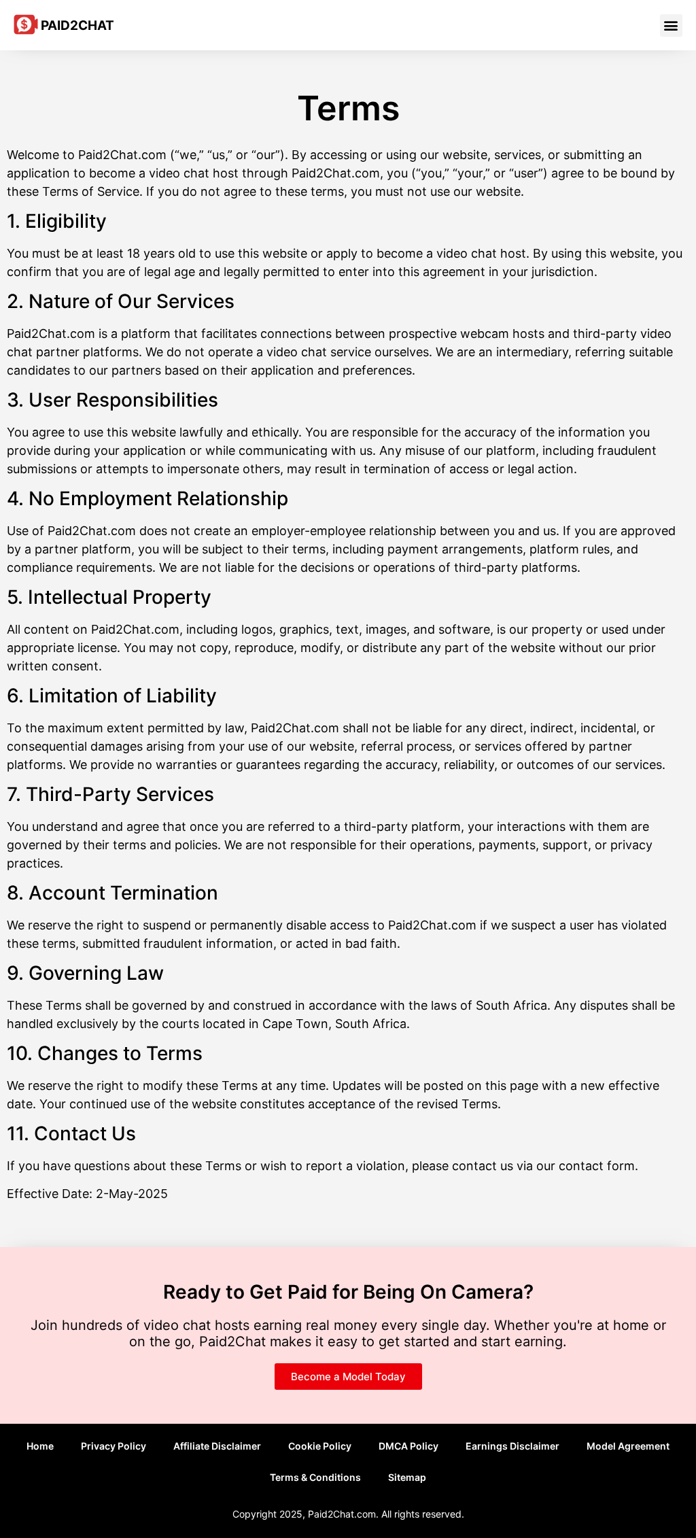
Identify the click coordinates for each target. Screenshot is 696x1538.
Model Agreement (628, 1446)
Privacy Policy (113, 1446)
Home (40, 1446)
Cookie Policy (319, 1446)
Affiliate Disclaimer (217, 1446)
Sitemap (407, 1477)
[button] (671, 25)
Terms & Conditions (315, 1477)
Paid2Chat (77, 25)
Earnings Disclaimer (512, 1446)
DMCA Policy (408, 1446)
